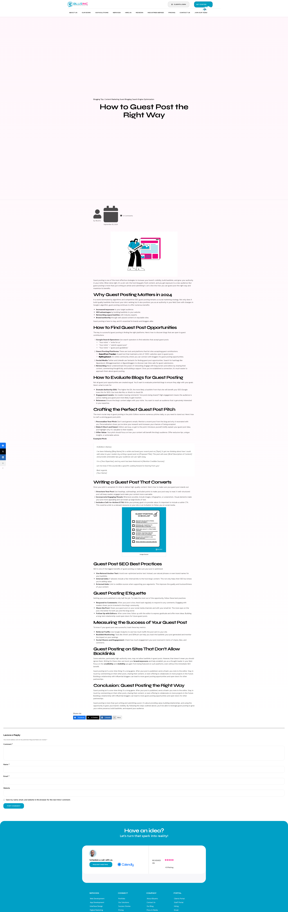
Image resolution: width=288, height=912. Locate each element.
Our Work (86, 12)
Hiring (176, 906)
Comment (8, 744)
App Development (97, 902)
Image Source (144, 554)
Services (117, 12)
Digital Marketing (96, 910)
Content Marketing (112, 99)
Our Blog (150, 906)
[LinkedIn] (3, 457)
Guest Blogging (125, 99)
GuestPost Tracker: (107, 354)
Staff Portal (178, 902)
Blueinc (98, 220)
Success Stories (124, 906)
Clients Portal (179, 898)
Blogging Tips (98, 99)
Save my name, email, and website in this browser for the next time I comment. (38, 800)
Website (6, 788)
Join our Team (201, 12)
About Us (73, 12)
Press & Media (152, 910)
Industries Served (156, 12)
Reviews (139, 12)
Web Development (97, 898)
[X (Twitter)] (3, 451)
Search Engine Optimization (143, 99)
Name (6, 764)
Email (6, 776)
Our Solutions (101, 12)
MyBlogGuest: (105, 356)
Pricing (171, 12)
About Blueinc (152, 898)
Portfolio (121, 898)
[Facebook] (3, 446)
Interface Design (96, 906)
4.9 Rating (169, 867)
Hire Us (128, 12)
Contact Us (185, 12)
